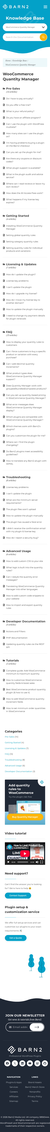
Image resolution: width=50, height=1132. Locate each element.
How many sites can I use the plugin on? (24, 135)
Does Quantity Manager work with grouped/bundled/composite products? (26, 387)
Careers (14, 1091)
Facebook (7, 1063)
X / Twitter (15, 1063)
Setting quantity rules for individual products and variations (24, 249)
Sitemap (13, 1101)
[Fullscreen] (41, 862)
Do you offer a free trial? (18, 105)
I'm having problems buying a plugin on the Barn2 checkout (25, 144)
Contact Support (17, 895)
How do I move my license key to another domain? (23, 301)
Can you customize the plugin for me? (26, 435)
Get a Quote (15, 938)
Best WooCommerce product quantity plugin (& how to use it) (26, 691)
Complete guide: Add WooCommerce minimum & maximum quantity (25, 672)
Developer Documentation (25, 621)
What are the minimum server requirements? (22, 501)
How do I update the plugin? (21, 274)
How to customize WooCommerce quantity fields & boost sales (24, 681)
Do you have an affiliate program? (23, 117)
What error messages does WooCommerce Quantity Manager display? (24, 407)
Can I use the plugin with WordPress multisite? (25, 125)
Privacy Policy (35, 1096)
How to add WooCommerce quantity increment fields (25, 700)
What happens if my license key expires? (22, 201)
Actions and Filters (15, 631)
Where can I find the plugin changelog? (20, 443)
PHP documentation (17, 637)
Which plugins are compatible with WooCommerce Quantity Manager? (24, 418)
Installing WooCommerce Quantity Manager (24, 227)
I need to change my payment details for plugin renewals (25, 317)
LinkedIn (22, 1063)
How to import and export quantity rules (24, 606)
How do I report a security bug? (22, 537)
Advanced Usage (18, 551)
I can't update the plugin (19, 287)
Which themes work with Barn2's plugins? (23, 428)
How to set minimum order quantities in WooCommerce (25, 710)
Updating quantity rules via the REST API (25, 645)
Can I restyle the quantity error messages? (22, 578)
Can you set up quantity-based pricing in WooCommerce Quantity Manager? (26, 396)
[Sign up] (37, 1027)
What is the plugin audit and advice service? (24, 176)
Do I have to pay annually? (19, 98)
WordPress (37, 1063)
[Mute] (37, 862)
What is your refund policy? (20, 111)
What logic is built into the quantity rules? (24, 569)
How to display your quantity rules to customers (25, 343)
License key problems (17, 280)
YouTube (30, 1063)
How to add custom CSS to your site (24, 561)
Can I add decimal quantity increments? (20, 365)
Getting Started (17, 215)
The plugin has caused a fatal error (24, 522)
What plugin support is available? (23, 168)
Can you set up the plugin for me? (23, 152)
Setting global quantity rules (20, 235)
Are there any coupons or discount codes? (24, 160)
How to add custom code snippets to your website (25, 597)
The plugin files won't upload (21, 509)
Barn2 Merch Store (34, 1087)
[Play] (8, 862)
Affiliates (13, 1096)
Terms (35, 1101)
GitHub (45, 1063)
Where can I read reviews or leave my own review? (25, 185)
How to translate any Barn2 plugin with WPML (26, 462)
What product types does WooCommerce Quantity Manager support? (24, 376)
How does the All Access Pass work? (24, 193)
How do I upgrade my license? (21, 293)
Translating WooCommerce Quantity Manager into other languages (25, 588)
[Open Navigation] (45, 7)
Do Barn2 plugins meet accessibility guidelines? (24, 453)
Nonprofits (34, 1091)
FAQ (9, 332)
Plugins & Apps (14, 1082)
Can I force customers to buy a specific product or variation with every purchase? (26, 354)
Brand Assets (35, 1082)
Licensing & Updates (21, 264)
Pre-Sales (13, 88)
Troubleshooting (18, 477)
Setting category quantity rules (22, 241)
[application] (25, 853)
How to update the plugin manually (24, 309)
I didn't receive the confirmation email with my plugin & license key (26, 530)
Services (14, 1087)
